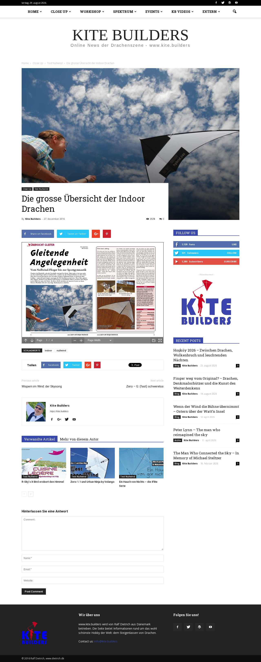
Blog (177, 365)
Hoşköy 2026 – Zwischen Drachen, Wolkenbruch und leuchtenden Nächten (202, 355)
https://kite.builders (59, 411)
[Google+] (60, 419)
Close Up (27, 188)
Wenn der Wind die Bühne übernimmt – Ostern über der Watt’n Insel (206, 409)
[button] (234, 12)
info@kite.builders (105, 641)
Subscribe (230, 261)
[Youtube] (236, 3)
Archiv (178, 440)
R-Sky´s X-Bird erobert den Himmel (43, 481)
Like (234, 244)
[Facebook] (216, 3)
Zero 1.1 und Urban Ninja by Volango (92, 481)
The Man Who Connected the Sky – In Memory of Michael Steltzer (206, 455)
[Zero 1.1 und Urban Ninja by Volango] (92, 463)
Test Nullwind (41, 188)
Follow (232, 252)
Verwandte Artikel (39, 439)
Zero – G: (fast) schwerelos (145, 386)
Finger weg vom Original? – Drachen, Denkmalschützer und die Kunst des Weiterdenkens (205, 383)
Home (25, 63)
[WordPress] (230, 3)
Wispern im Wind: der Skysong (42, 386)
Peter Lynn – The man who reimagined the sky (196, 432)
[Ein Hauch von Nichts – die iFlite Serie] (141, 463)
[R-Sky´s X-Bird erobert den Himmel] (44, 463)
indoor (48, 350)
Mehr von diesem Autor (79, 439)
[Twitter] (223, 3)
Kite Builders (33, 218)
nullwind (61, 350)
